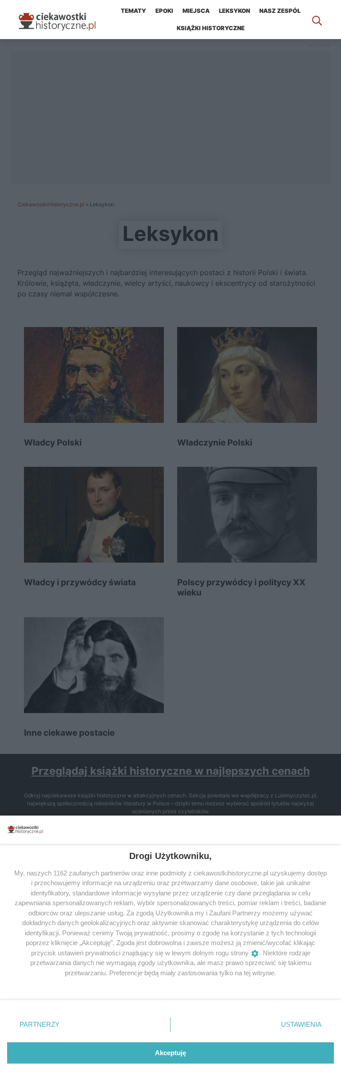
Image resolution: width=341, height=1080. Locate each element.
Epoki (164, 10)
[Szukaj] (317, 19)
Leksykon (234, 10)
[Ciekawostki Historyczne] (64, 19)
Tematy (133, 10)
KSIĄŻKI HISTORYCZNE (211, 28)
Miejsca (196, 10)
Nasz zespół (280, 10)
